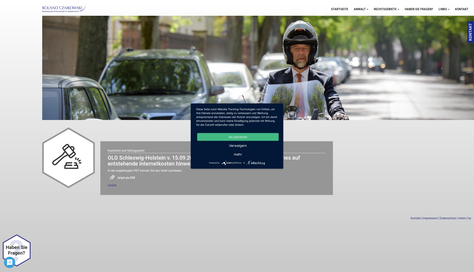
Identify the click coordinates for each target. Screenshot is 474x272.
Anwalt (360, 9)
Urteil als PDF (126, 178)
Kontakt (461, 9)
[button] (74, 68)
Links (443, 9)
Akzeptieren (237, 137)
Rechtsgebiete (385, 9)
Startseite (339, 9)
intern (462, 218)
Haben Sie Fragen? (419, 9)
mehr (238, 154)
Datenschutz (448, 218)
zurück (112, 185)
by (469, 218)
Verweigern (238, 145)
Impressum (430, 218)
